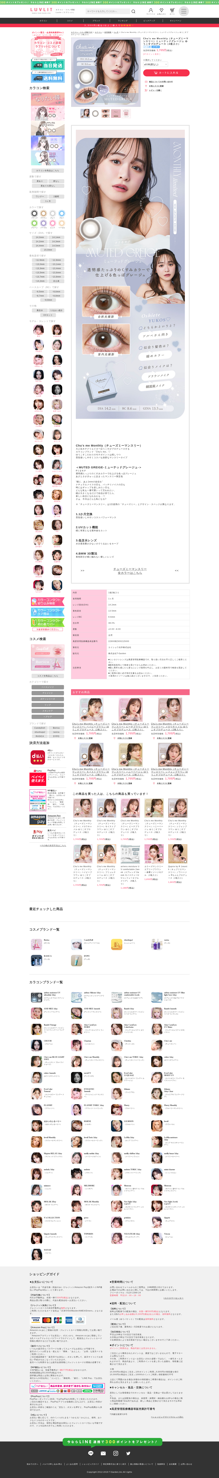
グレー (52, 218)
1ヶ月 (48, 201)
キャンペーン (175, 21)
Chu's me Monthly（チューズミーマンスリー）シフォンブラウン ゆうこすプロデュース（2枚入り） (170, 772)
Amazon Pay (54, 816)
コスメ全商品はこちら (47, 676)
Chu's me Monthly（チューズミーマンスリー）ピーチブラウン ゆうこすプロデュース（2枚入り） (130, 727)
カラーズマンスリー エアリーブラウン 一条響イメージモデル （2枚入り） (153, 870)
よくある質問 (72, 1464)
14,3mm (56, 241)
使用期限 (107, 32)
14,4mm (40, 246)
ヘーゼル (62, 228)
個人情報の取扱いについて (141, 1464)
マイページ (150, 14)
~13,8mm (56, 277)
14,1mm (56, 237)
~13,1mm (56, 264)
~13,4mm (56, 268)
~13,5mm (40, 272)
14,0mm (40, 237)
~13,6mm (56, 272)
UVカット (48, 315)
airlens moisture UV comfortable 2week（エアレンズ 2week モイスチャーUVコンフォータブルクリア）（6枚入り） (130, 875)
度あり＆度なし (48, 186)
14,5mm (56, 246)
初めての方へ (32, 1464)
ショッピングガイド (90, 1464)
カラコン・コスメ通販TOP (82, 32)
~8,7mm (40, 296)
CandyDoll (39, 728)
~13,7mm (40, 277)
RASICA (40, 736)
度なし (56, 181)
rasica (56, 732)
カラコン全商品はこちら (47, 170)
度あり (40, 181)
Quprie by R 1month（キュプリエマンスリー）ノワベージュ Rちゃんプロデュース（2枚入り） (177, 872)
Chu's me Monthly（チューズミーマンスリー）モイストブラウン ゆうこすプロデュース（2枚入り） (91, 772)
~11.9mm (39, 260)
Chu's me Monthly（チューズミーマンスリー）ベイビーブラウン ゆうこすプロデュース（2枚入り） (91, 727)
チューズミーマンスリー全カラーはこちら (130, 571)
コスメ (70, 21)
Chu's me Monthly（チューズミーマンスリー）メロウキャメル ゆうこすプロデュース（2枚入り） (170, 727)
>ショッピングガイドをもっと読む (167, 1417)
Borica (56, 728)
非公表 (56, 281)
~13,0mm (40, 264)
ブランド (96, 21)
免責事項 (161, 1464)
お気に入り (161, 14)
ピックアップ (149, 21)
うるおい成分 (56, 310)
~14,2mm (40, 281)
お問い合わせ (186, 1464)
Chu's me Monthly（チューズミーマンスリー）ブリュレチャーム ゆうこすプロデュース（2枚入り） (106, 873)
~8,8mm (56, 296)
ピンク (52, 228)
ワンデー (40, 196)
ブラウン (43, 218)
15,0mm (48, 250)
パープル (43, 228)
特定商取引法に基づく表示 (114, 1464)
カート (172, 14)
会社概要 (173, 1464)
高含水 (40, 310)
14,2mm (40, 241)
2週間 (56, 196)
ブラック (34, 218)
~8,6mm (56, 292)
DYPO (56, 736)
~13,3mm (40, 268)
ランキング (123, 21)
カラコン (43, 21)
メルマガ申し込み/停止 (52, 1464)
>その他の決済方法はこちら (53, 845)
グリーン (34, 228)
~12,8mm (56, 260)
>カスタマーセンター (174, 1298)
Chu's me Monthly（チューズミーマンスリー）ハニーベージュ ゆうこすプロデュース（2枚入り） (130, 772)
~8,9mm (48, 300)
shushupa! (40, 732)
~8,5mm (40, 292)
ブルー (61, 218)
